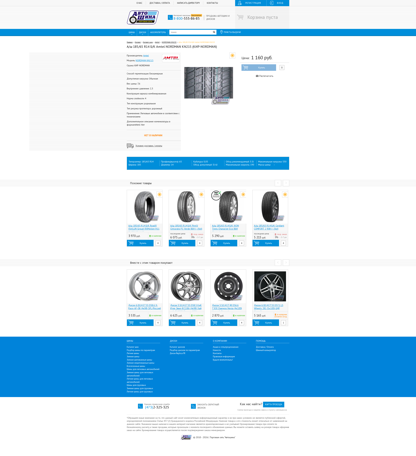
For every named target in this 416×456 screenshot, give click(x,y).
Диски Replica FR (177, 353)
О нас (139, 3)
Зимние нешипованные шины (140, 362)
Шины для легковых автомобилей (143, 369)
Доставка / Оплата (160, 3)
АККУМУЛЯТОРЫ (158, 32)
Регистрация (253, 3)
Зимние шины (133, 356)
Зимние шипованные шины (139, 359)
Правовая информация (224, 356)
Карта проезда (273, 404)
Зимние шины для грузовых (140, 388)
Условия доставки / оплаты (149, 145)
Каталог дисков (177, 347)
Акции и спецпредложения (225, 347)
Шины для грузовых (136, 385)
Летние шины (133, 353)
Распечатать (266, 75)
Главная (130, 42)
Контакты (212, 3)
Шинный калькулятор (266, 350)
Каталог (138, 42)
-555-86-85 (187, 18)
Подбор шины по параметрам (141, 350)
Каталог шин (148, 42)
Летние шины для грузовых (140, 391)
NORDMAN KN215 (169, 42)
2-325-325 (157, 407)
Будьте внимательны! (223, 359)
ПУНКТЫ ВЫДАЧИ (232, 32)
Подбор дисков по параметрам (185, 350)
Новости (217, 350)
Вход (280, 3)
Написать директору (188, 3)
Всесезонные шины (136, 366)
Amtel (157, 42)
